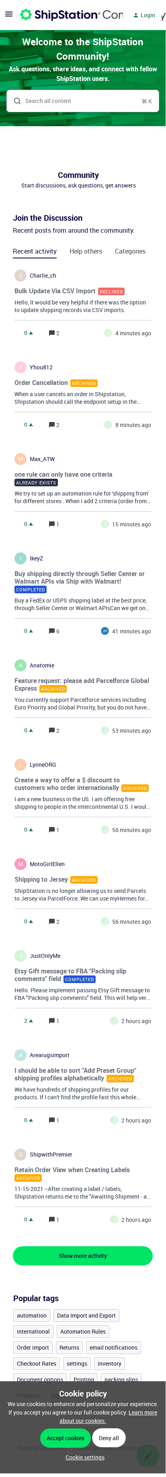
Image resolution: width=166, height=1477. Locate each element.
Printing (84, 1379)
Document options (40, 1379)
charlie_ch (43, 275)
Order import (33, 1347)
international (33, 1331)
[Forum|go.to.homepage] (66, 15)
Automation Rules (83, 1331)
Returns (69, 1347)
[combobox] (82, 101)
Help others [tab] (86, 251)
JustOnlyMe (45, 956)
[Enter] (14, 101)
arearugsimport (50, 1055)
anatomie (42, 665)
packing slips (121, 1379)
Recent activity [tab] (35, 251)
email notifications (113, 1347)
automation (32, 1315)
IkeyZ (36, 558)
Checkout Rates (36, 1363)
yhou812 (41, 367)
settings (77, 1363)
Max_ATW (42, 459)
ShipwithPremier (51, 1154)
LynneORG (43, 765)
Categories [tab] (130, 251)
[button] (83, 1457)
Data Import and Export (86, 1315)
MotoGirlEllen (47, 864)
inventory (109, 1363)
